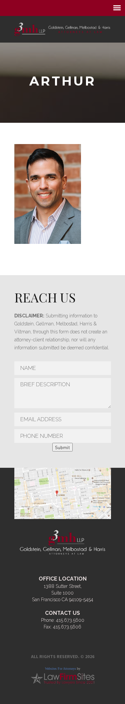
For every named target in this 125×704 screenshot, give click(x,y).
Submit (62, 447)
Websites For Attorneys (60, 668)
